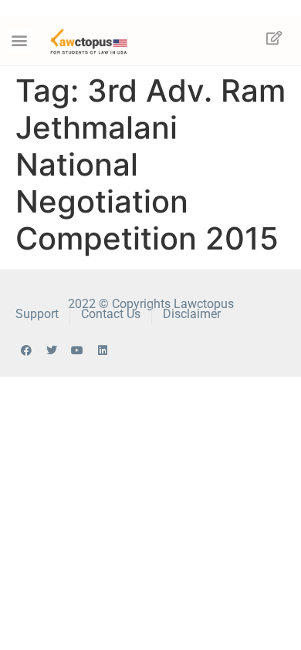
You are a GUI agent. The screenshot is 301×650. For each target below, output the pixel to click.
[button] (20, 40)
